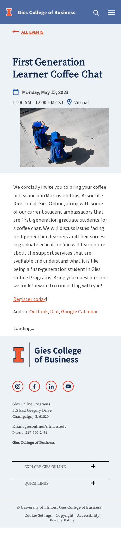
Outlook (38, 311)
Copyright (64, 515)
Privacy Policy (62, 520)
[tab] (60, 466)
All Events (32, 32)
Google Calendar (79, 311)
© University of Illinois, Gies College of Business (59, 507)
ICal (54, 311)
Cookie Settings (38, 515)
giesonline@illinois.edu (45, 426)
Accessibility (88, 515)
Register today (29, 299)
